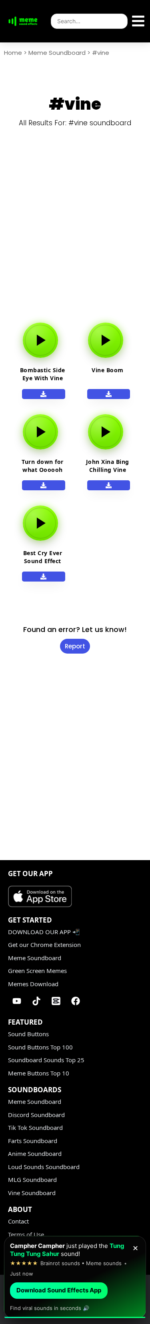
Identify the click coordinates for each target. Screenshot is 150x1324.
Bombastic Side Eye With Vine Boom (42, 378)
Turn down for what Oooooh (43, 465)
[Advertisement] (75, 231)
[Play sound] (40, 340)
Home (13, 52)
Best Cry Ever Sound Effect (42, 557)
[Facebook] (75, 1001)
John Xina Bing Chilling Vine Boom (107, 469)
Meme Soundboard (57, 52)
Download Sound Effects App (58, 1290)
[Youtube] (17, 1001)
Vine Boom (108, 370)
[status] (75, 1277)
